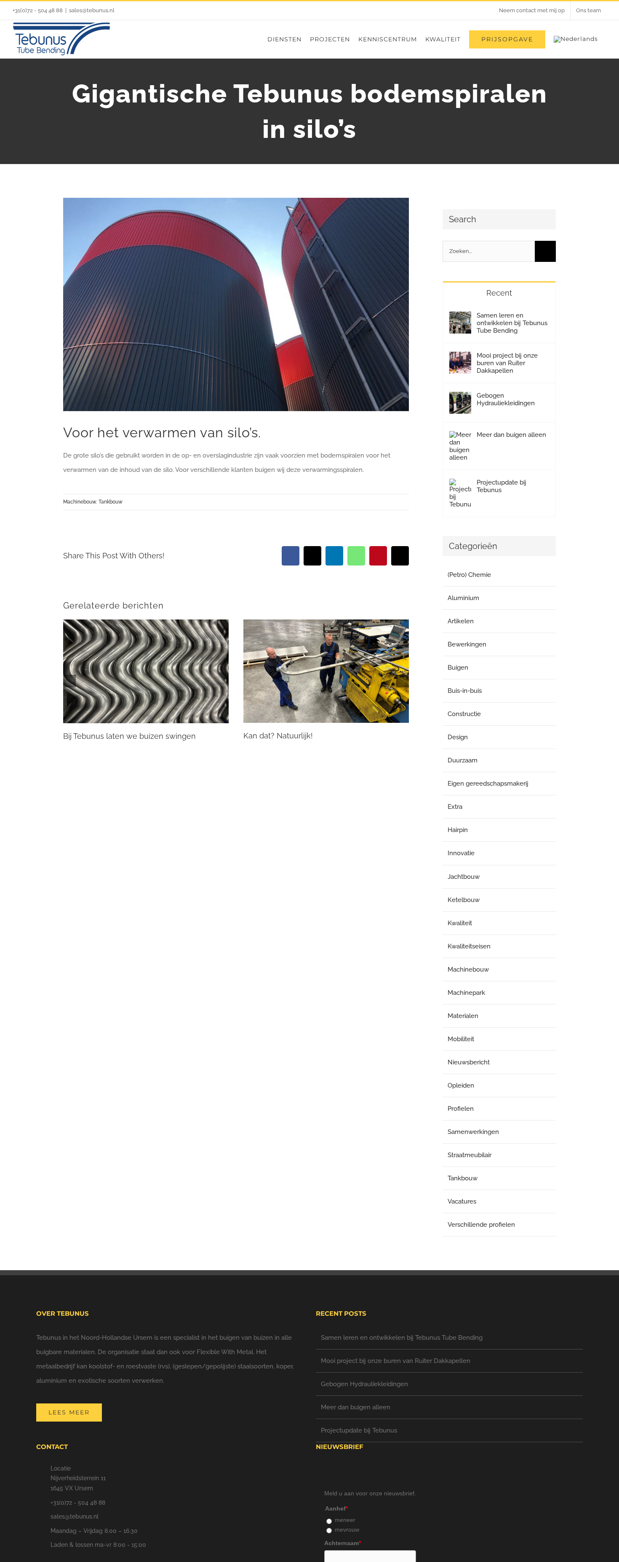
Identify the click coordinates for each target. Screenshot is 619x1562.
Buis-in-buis (465, 691)
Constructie (464, 714)
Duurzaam (463, 760)
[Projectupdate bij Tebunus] (460, 486)
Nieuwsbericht (469, 1062)
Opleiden (461, 1085)
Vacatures (462, 1201)
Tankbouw (111, 502)
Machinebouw (79, 502)
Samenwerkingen (473, 1132)
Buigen (458, 667)
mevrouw (347, 1529)
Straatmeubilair (469, 1155)
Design (458, 737)
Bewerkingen (467, 644)
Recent (499, 292)
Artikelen (461, 621)
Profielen (461, 1108)
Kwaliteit (460, 923)
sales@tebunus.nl (92, 10)
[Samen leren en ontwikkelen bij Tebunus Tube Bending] (460, 319)
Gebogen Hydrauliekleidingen (506, 399)
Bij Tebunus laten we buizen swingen (129, 736)
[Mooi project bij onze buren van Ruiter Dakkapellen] (460, 359)
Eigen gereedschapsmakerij (488, 783)
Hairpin (458, 830)
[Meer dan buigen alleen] (460, 438)
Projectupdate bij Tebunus (501, 486)
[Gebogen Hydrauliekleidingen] (460, 399)
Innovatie (461, 853)
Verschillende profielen (481, 1224)
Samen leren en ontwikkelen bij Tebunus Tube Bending (512, 323)
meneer (345, 1519)
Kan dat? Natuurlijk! (278, 735)
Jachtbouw (464, 877)
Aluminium (463, 598)
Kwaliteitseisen (469, 946)
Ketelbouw (464, 900)
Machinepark (466, 992)
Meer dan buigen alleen (511, 435)
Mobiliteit (461, 1039)
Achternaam (342, 1543)
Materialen (463, 1016)
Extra (455, 807)
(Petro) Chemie (469, 575)
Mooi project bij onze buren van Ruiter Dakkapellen (507, 363)
